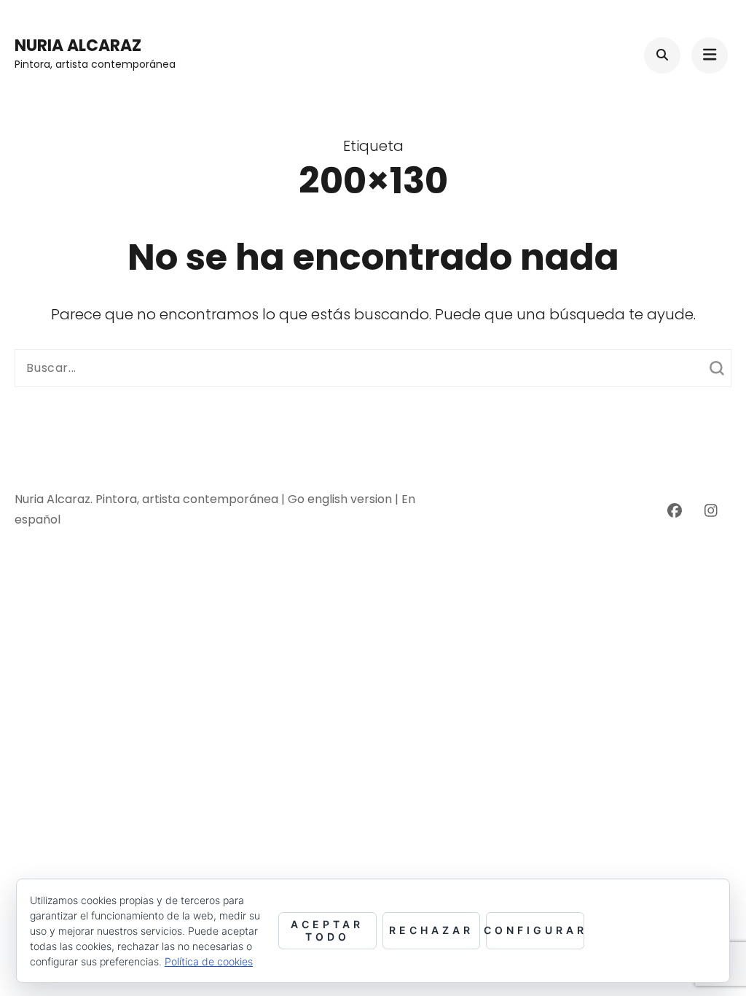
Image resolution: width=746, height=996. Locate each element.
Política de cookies (209, 961)
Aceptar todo (327, 930)
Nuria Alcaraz (78, 45)
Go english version (341, 499)
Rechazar (431, 930)
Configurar (535, 930)
